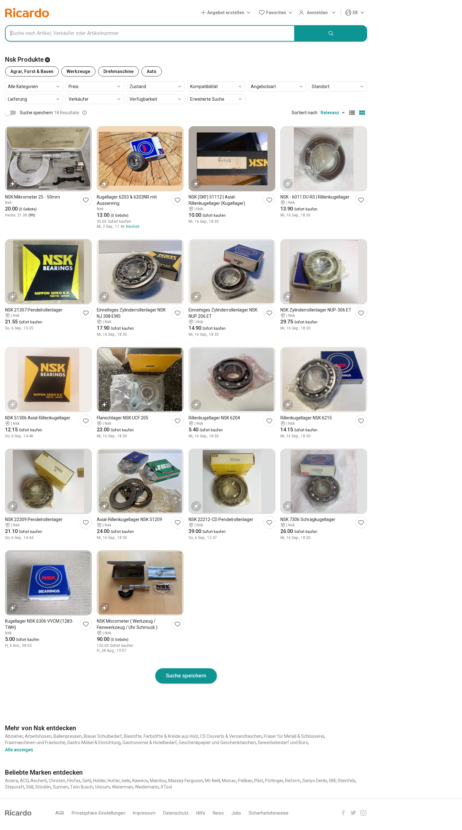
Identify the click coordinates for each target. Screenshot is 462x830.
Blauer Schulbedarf (103, 736)
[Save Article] (86, 200)
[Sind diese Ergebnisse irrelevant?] (84, 113)
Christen (57, 780)
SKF (332, 780)
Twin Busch (81, 786)
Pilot (258, 780)
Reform (292, 780)
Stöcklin (43, 786)
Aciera (11, 780)
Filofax (73, 780)
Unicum (102, 786)
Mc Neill (212, 780)
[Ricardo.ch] (27, 12)
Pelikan (245, 780)
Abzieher (14, 736)
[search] (331, 33)
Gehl (86, 780)
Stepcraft (14, 786)
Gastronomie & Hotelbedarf (150, 742)
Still (29, 786)
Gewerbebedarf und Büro (283, 742)
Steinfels (346, 780)
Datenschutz (176, 813)
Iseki (126, 780)
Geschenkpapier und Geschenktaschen (217, 742)
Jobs (236, 813)
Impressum (144, 813)
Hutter (113, 780)
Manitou (158, 780)
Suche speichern (186, 675)
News (218, 813)
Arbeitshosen (38, 736)
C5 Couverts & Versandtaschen (231, 736)
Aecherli (38, 780)
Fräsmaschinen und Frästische (35, 742)
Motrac (229, 780)
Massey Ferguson (185, 780)
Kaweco (140, 780)
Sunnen (60, 786)
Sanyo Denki (314, 780)
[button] (227, 13)
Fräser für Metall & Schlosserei (294, 736)
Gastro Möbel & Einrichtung (94, 742)
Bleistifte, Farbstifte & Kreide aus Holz (161, 736)
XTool (166, 786)
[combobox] (150, 33)
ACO (24, 780)
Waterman (122, 786)
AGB (59, 813)
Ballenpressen (67, 736)
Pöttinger (274, 780)
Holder (99, 780)
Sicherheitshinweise (269, 813)
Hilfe (200, 813)
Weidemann (147, 786)
